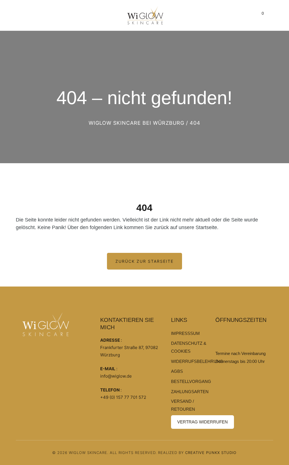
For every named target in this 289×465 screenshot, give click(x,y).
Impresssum (185, 333)
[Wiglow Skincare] (145, 15)
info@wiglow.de (116, 376)
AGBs (177, 371)
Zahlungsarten (190, 391)
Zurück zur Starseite (144, 261)
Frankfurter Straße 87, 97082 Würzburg (129, 351)
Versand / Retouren (183, 405)
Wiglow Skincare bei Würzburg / (138, 123)
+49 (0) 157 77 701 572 (123, 397)
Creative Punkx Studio (211, 452)
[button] (261, 15)
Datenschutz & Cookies (188, 347)
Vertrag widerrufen (202, 421)
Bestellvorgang (191, 381)
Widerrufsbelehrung (197, 361)
